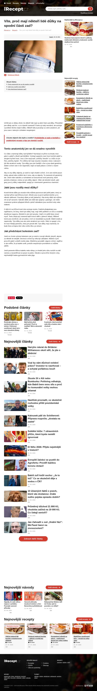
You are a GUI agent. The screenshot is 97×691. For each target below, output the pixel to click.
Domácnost (17, 676)
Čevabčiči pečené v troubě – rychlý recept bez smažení (84, 135)
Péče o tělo (7, 678)
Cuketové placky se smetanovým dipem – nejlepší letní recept (84, 118)
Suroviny (59, 676)
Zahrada (28, 678)
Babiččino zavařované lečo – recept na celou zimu (84, 110)
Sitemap (46, 665)
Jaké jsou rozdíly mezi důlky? (16, 87)
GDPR (30, 665)
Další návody (52, 587)
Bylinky (41, 676)
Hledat (90, 9)
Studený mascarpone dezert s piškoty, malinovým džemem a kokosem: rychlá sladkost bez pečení (78, 40)
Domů (9, 3)
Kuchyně (23, 676)
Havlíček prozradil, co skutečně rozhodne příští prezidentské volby (45, 403)
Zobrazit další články (33, 539)
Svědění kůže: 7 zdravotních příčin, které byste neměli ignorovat (43, 434)
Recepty (16, 3)
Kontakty (31, 663)
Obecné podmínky (34, 668)
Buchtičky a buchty (12, 626)
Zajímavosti (53, 676)
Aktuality (36, 676)
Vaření (23, 678)
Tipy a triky (13, 678)
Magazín (31, 3)
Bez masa (78, 626)
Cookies (46, 663)
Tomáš (51, 37)
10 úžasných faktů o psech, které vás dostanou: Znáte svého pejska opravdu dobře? (44, 494)
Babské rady (7, 676)
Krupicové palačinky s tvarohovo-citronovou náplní (84, 127)
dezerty (55, 626)
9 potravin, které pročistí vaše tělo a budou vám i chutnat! (53, 324)
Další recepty (71, 142)
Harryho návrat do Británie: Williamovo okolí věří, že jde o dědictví (44, 350)
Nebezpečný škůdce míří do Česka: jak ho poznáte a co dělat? (53, 604)
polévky (65, 662)
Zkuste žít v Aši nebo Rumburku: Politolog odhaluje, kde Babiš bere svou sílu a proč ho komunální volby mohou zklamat (45, 384)
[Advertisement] (33, 106)
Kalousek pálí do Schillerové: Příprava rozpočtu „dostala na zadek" (44, 418)
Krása (12, 676)
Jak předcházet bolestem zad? (17, 89)
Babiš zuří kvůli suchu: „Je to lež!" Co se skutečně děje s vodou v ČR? (44, 478)
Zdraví (5, 679)
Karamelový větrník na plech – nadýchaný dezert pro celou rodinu (59, 638)
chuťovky (59, 662)
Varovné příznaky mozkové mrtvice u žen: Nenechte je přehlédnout (33, 604)
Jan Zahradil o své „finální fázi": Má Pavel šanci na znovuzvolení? (45, 525)
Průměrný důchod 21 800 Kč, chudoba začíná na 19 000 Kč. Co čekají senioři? (44, 509)
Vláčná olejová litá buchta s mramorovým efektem (84, 84)
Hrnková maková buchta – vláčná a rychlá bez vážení (82, 92)
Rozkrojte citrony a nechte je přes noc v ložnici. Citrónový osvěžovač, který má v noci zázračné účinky (12, 326)
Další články (55, 308)
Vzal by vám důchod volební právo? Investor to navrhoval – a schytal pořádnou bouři (44, 365)
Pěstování (18, 678)
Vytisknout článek (13, 75)
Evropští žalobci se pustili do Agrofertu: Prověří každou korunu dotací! (43, 463)
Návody (23, 3)
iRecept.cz (7, 30)
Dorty (68, 662)
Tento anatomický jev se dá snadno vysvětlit (21, 84)
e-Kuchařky (40, 3)
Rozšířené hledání (87, 13)
